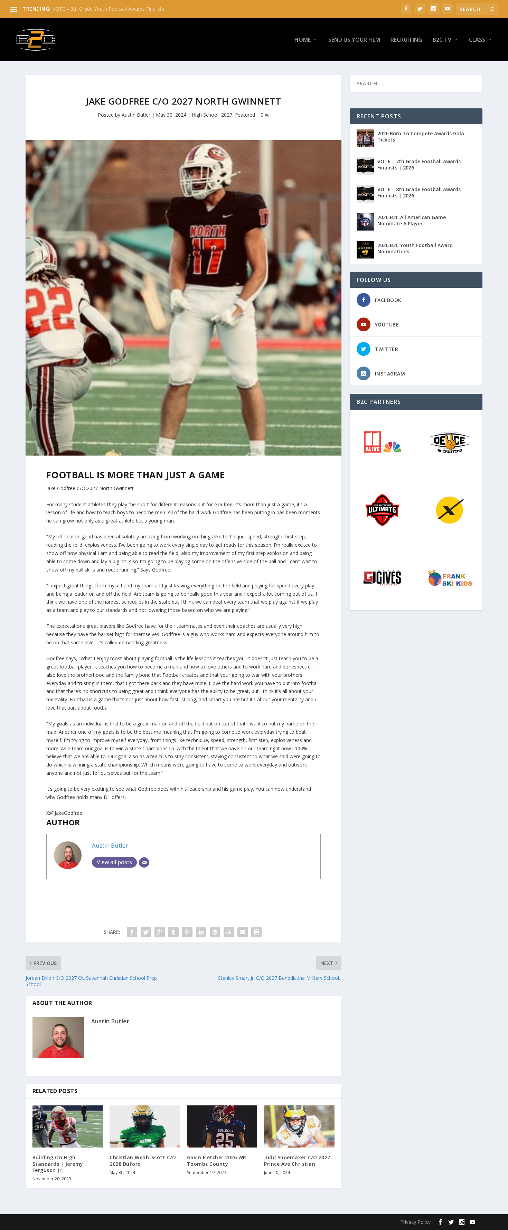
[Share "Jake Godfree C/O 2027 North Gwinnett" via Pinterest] (187, 932)
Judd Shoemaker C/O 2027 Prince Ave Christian (297, 1160)
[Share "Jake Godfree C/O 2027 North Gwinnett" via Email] (243, 932)
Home (302, 40)
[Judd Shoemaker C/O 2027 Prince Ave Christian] (299, 1126)
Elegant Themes (80, 1222)
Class (477, 40)
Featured (245, 114)
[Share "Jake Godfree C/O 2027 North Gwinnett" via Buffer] (215, 932)
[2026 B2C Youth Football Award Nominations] (365, 249)
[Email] (144, 862)
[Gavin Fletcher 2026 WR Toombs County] (222, 1126)
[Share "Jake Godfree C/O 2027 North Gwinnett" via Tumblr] (173, 932)
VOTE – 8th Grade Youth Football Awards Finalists (108, 9)
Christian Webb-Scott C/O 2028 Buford (143, 1160)
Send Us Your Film (354, 40)
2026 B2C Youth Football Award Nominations (415, 248)
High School (205, 114)
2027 (226, 114)
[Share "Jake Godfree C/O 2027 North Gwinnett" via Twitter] (146, 932)
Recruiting (406, 40)
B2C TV (442, 40)
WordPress (145, 1222)
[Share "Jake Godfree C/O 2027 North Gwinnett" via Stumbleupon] (229, 932)
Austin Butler (136, 114)
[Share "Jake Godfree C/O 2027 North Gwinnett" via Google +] (160, 932)
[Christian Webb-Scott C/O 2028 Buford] (145, 1126)
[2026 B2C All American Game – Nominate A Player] (365, 222)
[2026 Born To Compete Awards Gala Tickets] (365, 138)
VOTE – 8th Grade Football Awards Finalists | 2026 (419, 192)
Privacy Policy (415, 1222)
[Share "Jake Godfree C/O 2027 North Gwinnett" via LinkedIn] (201, 932)
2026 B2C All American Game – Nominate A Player (413, 220)
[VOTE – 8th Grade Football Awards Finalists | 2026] (365, 194)
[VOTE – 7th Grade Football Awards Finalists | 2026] (365, 166)
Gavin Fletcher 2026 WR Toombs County (216, 1160)
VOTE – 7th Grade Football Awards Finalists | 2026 (419, 164)
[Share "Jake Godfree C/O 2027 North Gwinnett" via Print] (256, 932)
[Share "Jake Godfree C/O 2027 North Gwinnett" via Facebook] (132, 932)
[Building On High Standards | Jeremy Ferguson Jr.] (67, 1126)
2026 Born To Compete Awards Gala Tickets (420, 136)
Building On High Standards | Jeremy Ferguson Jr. (57, 1163)
